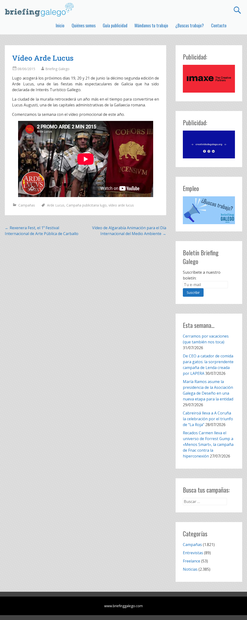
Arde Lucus (55, 205)
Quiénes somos (84, 25)
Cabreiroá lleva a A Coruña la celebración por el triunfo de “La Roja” (208, 418)
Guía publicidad (115, 25)
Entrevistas (193, 552)
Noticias (190, 569)
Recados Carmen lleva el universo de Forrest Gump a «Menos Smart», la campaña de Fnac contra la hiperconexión (208, 444)
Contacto (218, 25)
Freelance (191, 561)
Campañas (26, 205)
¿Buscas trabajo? (189, 25)
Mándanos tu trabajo (151, 25)
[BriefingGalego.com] (39, 9)
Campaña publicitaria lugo (86, 205)
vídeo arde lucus (121, 205)
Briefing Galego (57, 68)
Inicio (60, 25)
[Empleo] (209, 210)
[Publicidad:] (209, 91)
